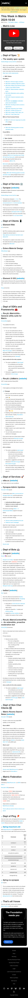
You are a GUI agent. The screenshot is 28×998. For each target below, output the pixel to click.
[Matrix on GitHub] (4, 988)
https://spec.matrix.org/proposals (10, 73)
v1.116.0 (16, 199)
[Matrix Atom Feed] (14, 992)
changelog (21, 598)
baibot (21, 597)
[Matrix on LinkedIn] (20, 988)
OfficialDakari (4, 251)
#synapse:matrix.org (17, 211)
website (15, 187)
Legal (14, 968)
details (12, 740)
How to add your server (8, 809)
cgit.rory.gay (20, 362)
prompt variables (15, 613)
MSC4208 (5, 164)
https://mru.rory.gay (7, 350)
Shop (14, 953)
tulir (2, 227)
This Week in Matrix (13, 22)
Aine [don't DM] (4, 490)
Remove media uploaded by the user (14, 520)
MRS (19, 782)
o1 (16, 609)
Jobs (14, 983)
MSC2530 (12, 243)
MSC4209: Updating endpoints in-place (15, 83)
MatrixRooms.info (13, 769)
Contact (14, 974)
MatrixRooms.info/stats (8, 806)
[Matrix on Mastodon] (12, 988)
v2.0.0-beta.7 (10, 559)
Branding (14, 956)
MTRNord (21, 22)
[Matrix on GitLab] (8, 988)
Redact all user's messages (12, 522)
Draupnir (5, 559)
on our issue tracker (17, 215)
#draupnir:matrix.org (7, 586)
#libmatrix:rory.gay (18, 438)
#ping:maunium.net (11, 826)
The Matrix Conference (19, 8)
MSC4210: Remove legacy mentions (14, 81)
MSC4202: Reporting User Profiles (14, 108)
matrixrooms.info (16, 752)
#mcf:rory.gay (14, 697)
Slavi (2, 593)
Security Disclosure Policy (14, 959)
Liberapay (17, 356)
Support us (8, 942)
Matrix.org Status (14, 977)
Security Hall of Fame (14, 962)
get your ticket (14, 11)
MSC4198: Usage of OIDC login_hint (14, 112)
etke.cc (2, 784)
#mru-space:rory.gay (10, 463)
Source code (6, 544)
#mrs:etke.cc (14, 771)
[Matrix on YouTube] (24, 988)
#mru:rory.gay (14, 374)
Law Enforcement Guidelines (14, 971)
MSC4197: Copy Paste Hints (12, 114)
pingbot (21, 821)
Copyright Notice (14, 995)
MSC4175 (12, 161)
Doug (2, 288)
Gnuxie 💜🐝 (4, 556)
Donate (14, 950)
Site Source (14, 980)
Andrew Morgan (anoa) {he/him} (8, 61)
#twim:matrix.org (5, 906)
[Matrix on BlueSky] (16, 988)
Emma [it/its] (4, 321)
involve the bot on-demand (18, 603)
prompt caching (9, 611)
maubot (3, 823)
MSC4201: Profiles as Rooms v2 (13, 110)
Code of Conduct (14, 965)
